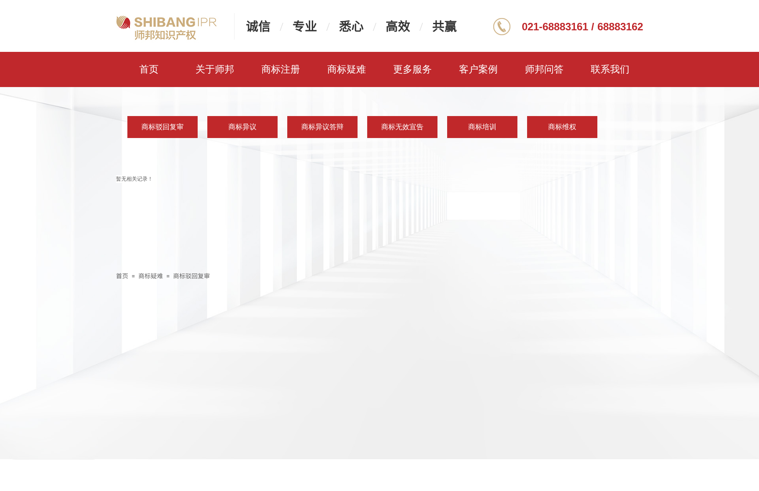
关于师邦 (214, 69)
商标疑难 (346, 69)
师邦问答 (544, 69)
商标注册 (280, 69)
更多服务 (412, 69)
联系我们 (610, 69)
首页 (149, 69)
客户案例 (478, 69)
